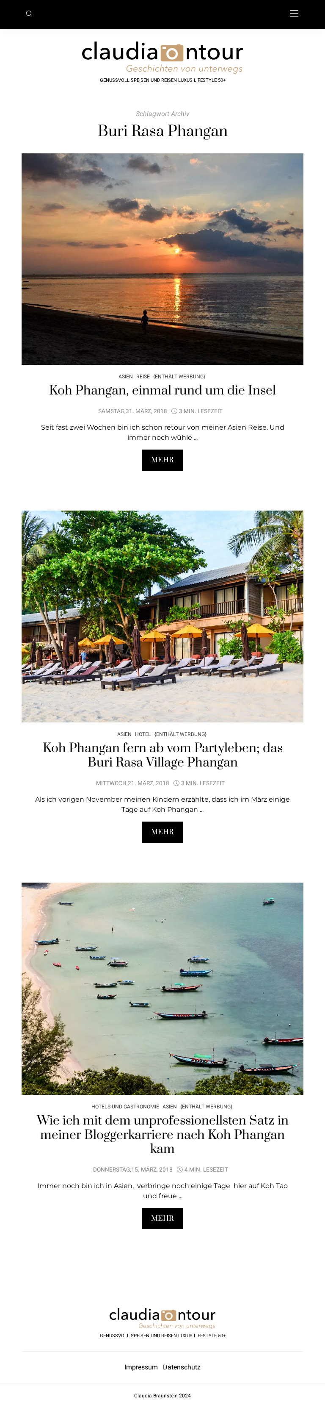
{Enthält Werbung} (179, 376)
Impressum (143, 1367)
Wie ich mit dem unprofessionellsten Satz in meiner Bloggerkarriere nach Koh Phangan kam (163, 1135)
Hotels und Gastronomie (125, 1106)
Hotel (143, 734)
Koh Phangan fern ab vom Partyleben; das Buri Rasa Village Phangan (163, 755)
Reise (143, 376)
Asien (125, 376)
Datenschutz (182, 1367)
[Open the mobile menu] (294, 13)
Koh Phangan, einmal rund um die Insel (162, 391)
